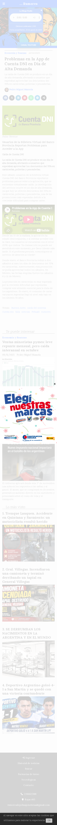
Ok (49, 820)
